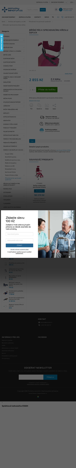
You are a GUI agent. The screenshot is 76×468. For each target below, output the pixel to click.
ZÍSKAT (19, 245)
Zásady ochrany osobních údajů (19, 249)
